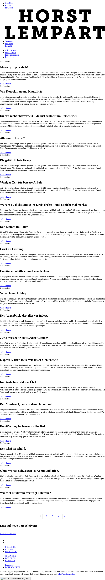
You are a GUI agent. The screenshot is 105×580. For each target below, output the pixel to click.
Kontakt (8, 46)
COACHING (10, 547)
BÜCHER (9, 549)
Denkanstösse (10, 52)
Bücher (8, 5)
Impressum (9, 565)
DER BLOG (10, 558)
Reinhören (9, 57)
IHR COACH (11, 551)
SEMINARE (10, 556)
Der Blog (9, 43)
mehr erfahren (5, 84)
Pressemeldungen (12, 55)
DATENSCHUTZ (12, 567)
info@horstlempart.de (66, 574)
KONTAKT (10, 560)
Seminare (9, 41)
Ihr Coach (9, 8)
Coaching (9, 3)
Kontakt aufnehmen (8, 534)
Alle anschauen (11, 50)
